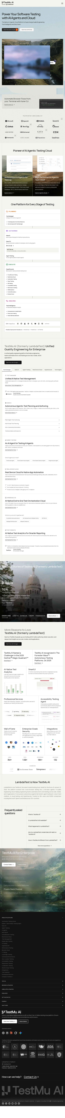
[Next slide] (6, 611)
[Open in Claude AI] (11, 1033)
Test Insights (58, 369)
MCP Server (5, 932)
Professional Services (7, 974)
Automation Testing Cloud (9, 921)
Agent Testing (26, 369)
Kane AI (17, 369)
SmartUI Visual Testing (8, 968)
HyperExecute (48, 369)
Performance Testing (7, 948)
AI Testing (4, 943)
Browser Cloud (6, 950)
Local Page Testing (7, 954)
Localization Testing (7, 965)
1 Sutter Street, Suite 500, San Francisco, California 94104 (9, 1067)
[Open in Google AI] (21, 1033)
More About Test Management (13, 385)
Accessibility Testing (7, 961)
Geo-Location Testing (8, 959)
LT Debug (4, 952)
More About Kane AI (10, 412)
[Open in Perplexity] (7, 1033)
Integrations (5, 970)
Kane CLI (4, 925)
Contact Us (30, 1076)
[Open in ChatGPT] (3, 1033)
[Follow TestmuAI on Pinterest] (19, 1103)
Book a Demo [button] (23, 1021)
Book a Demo (52, 616)
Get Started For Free (10, 450)
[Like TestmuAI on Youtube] (12, 1103)
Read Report (7, 660)
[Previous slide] (3, 611)
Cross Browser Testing (8, 934)
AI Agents (4, 930)
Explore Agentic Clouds (41, 193)
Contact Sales (8, 864)
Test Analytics (6, 972)
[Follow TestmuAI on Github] (16, 1103)
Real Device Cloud (37, 369)
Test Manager (7, 369)
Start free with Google (9, 29)
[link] (8, 3)
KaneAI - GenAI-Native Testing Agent (11, 923)
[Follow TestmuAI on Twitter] (6, 1103)
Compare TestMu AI (7, 976)
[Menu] (62, 3)
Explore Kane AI (9, 193)
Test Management (7, 939)
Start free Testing (8, 1021)
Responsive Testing (7, 963)
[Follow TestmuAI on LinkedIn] (9, 1103)
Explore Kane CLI (8, 104)
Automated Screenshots (8, 956)
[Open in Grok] (16, 1033)
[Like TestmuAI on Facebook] (3, 1103)
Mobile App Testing (7, 941)
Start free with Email (27, 29)
